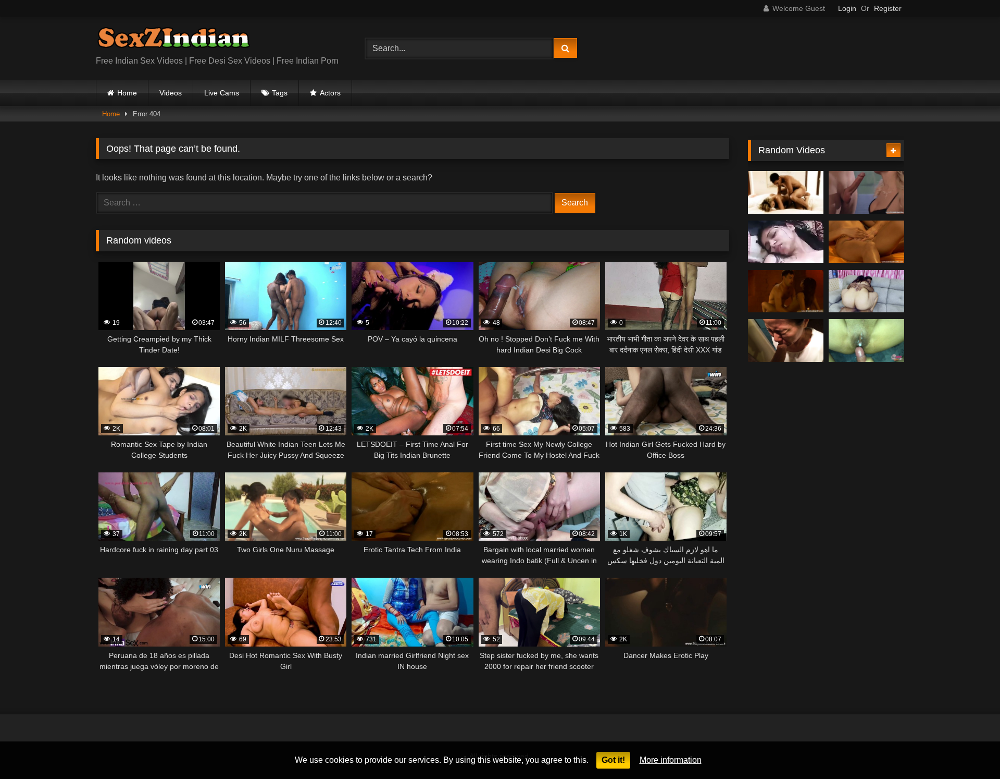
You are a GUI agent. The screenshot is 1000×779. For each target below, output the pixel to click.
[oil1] (785, 242)
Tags (280, 93)
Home (127, 93)
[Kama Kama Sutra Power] (785, 192)
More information (671, 760)
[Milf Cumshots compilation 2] (866, 340)
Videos (170, 93)
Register (888, 8)
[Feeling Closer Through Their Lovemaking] (866, 242)
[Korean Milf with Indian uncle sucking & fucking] (785, 340)
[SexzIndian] (173, 40)
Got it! (613, 760)
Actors (330, 93)
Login (847, 8)
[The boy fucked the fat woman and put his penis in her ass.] (866, 291)
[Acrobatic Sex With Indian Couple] (785, 291)
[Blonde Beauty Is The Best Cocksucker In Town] (866, 192)
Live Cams (221, 93)
